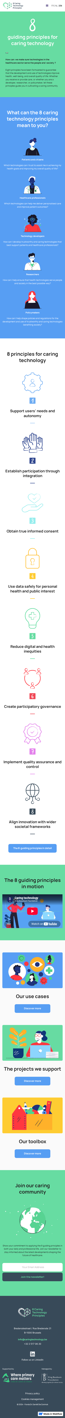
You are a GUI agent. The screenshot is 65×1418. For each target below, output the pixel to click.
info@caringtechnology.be (32, 1339)
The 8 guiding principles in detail (32, 848)
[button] (47, 6)
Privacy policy (32, 1393)
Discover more (32, 1008)
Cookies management (32, 1399)
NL (56, 6)
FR (52, 6)
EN (60, 6)
